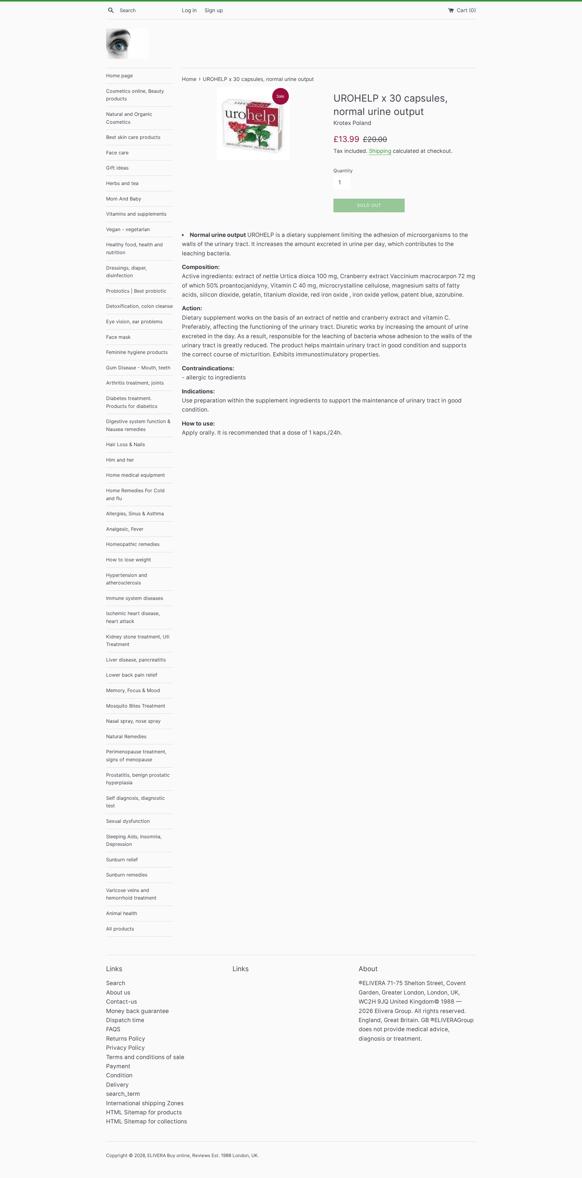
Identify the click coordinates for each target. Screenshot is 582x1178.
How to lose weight (128, 560)
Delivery (117, 1084)
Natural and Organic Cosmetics (129, 118)
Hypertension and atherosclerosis (126, 579)
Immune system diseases (134, 598)
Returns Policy (125, 1038)
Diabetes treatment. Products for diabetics (131, 402)
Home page (119, 75)
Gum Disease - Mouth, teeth (138, 368)
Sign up (214, 10)
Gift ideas (117, 168)
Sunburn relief (122, 860)
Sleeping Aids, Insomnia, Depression (134, 840)
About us (118, 992)
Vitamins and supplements (136, 214)
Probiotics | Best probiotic (136, 291)
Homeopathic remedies (132, 544)
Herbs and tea (122, 183)
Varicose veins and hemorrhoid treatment (131, 894)
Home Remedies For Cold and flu (135, 494)
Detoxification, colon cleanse (139, 306)
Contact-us (121, 1001)
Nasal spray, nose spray (133, 721)
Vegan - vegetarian (128, 229)
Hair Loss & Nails (125, 444)
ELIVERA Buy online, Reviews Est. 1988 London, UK (202, 1155)
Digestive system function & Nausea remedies (138, 425)
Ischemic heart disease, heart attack (133, 617)
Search (115, 983)
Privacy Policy (125, 1047)
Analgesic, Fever (124, 529)
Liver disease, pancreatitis (136, 660)
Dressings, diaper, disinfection (126, 272)
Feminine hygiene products (137, 352)
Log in (189, 10)
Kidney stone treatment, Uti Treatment (137, 641)
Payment (118, 1066)
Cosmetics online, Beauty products (135, 95)
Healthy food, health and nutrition (134, 248)
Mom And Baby (123, 199)
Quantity (343, 170)
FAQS (113, 1029)
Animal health (121, 913)
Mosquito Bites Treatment (135, 706)
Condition (119, 1075)
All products (120, 929)
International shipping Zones (145, 1103)
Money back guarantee (137, 1011)
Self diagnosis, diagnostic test (135, 802)
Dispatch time (125, 1020)
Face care (117, 153)
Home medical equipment (135, 475)
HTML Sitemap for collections (146, 1121)
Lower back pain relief (131, 675)
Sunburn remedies (126, 875)
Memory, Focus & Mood (133, 690)
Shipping (380, 151)
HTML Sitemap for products (144, 1112)
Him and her (120, 460)
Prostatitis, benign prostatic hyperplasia (138, 779)
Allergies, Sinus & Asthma (135, 513)
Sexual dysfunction (128, 821)
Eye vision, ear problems (134, 321)
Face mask (118, 337)
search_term (123, 1093)
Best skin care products (133, 137)
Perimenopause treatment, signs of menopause (136, 755)
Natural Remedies (126, 736)
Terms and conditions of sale (145, 1057)
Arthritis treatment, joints (135, 383)
